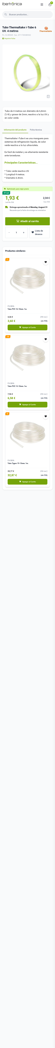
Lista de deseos (39, 232)
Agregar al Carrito (29, 327)
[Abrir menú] (42, 4)
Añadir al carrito (29, 221)
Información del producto (15, 130)
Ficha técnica (36, 130)
